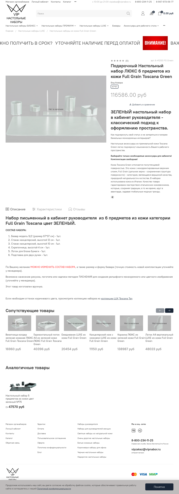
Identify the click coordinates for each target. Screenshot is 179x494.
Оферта (40, 443)
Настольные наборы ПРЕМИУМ (58, 25)
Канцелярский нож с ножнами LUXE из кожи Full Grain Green (103, 338)
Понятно (159, 487)
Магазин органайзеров (17, 1)
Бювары (116, 25)
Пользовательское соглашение (51, 438)
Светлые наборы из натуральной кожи (94, 433)
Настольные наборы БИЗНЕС (21, 25)
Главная (9, 30)
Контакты (56, 1)
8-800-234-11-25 (143, 1)
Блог (39, 452)
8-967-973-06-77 (164, 1)
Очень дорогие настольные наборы (93, 438)
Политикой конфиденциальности (54, 488)
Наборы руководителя (87, 424)
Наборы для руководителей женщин (94, 428)
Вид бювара (117, 82)
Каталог (67, 1)
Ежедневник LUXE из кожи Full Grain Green (74, 336)
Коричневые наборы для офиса (91, 447)
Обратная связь (13, 443)
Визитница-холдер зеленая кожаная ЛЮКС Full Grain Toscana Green (19, 338)
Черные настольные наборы (90, 452)
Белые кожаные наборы (88, 443)
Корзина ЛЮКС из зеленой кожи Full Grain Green (131, 338)
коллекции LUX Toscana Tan (116, 298)
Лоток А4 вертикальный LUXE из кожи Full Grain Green (159, 338)
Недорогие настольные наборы (91, 457)
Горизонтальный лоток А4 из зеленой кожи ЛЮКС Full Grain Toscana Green (48, 339)
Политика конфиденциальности (51, 447)
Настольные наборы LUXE (93, 25)
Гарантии (41, 424)
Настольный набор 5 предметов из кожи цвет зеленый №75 (20, 398)
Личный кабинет (40, 1)
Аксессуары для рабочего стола (140, 25)
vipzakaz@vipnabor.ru (146, 449)
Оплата (40, 428)
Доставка (41, 433)
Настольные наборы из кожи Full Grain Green (73, 30)
